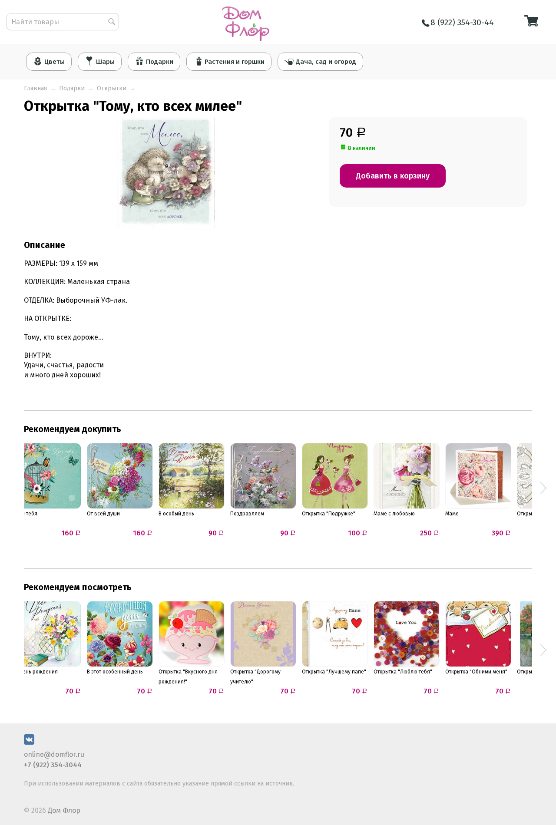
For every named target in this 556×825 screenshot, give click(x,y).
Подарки (159, 62)
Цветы (54, 62)
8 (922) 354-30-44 (462, 22)
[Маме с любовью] (406, 475)
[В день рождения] (48, 634)
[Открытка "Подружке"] (334, 475)
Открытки (111, 88)
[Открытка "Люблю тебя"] (406, 634)
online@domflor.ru (54, 754)
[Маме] (478, 475)
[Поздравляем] (263, 475)
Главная (35, 88)
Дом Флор (64, 810)
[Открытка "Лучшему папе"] (334, 634)
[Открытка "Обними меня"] (478, 634)
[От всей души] (119, 475)
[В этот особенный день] (119, 634)
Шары (105, 62)
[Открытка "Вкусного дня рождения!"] (191, 634)
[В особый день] (191, 475)
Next (543, 488)
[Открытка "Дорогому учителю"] (263, 634)
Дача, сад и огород (326, 62)
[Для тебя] (48, 475)
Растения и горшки (235, 62)
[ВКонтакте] (29, 742)
